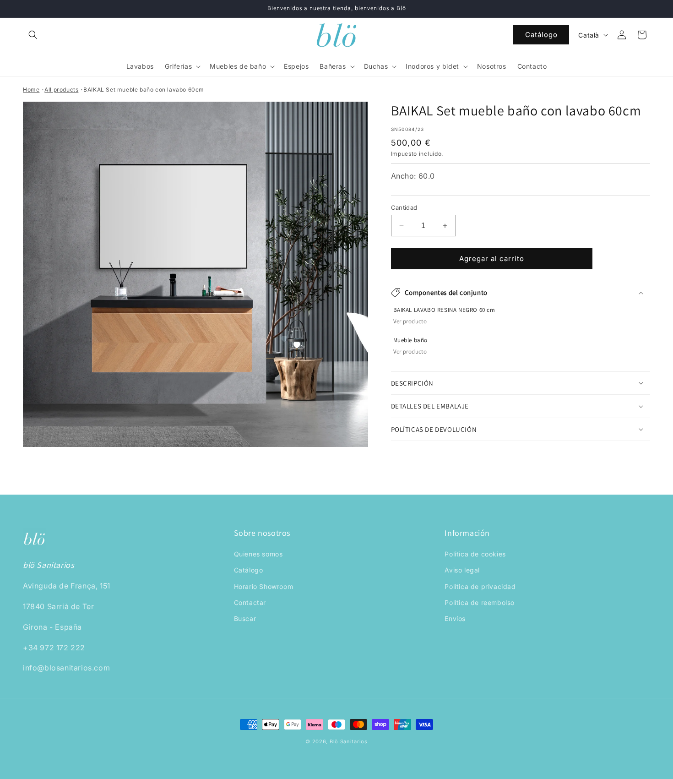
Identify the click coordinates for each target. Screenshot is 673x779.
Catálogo (541, 34)
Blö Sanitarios (349, 741)
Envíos (455, 618)
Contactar (250, 602)
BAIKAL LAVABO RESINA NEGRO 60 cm (444, 310)
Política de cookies (475, 554)
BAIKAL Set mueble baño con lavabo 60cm (143, 89)
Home (31, 89)
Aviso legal (462, 570)
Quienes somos (258, 554)
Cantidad (404, 207)
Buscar (245, 618)
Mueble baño (410, 340)
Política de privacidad (480, 586)
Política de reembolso (480, 602)
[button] (33, 35)
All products (61, 89)
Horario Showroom (263, 586)
